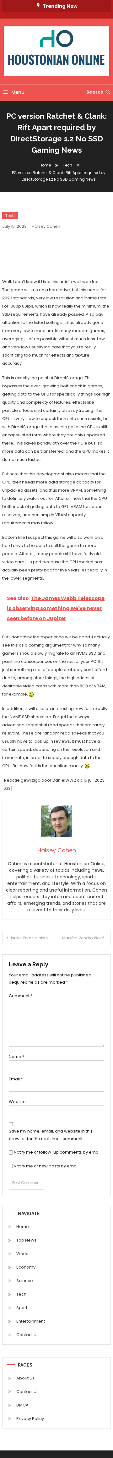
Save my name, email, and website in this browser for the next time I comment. (51, 1134)
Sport (21, 1308)
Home (22, 1227)
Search (95, 92)
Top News (26, 1240)
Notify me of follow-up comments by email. (57, 1152)
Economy (25, 1267)
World (22, 1254)
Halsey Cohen (46, 226)
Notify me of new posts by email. (46, 1166)
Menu (17, 92)
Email (16, 1079)
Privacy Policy (30, 1419)
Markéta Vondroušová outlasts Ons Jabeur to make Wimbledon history (86, 938)
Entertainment (30, 1321)
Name (16, 1057)
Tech (10, 215)
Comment (20, 996)
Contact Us (27, 1335)
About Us (25, 1378)
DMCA (22, 1405)
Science (24, 1281)
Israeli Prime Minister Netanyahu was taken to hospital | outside (32, 938)
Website (17, 1102)
